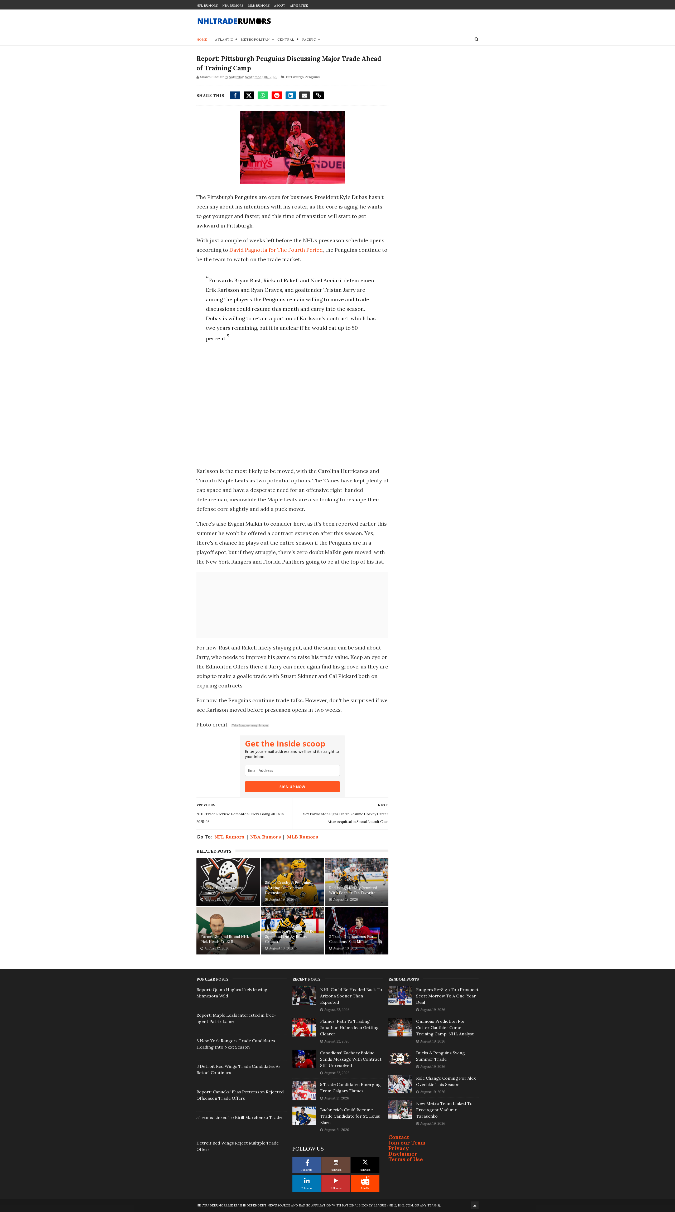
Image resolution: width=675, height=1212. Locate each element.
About (279, 5)
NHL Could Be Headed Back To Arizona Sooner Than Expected (351, 996)
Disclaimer (402, 1153)
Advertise (299, 5)
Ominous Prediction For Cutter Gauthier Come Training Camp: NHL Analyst (445, 1027)
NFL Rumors (207, 5)
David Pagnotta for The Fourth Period (276, 249)
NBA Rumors (232, 5)
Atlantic (224, 39)
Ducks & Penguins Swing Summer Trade (222, 890)
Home (201, 39)
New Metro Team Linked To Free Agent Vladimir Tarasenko (444, 1110)
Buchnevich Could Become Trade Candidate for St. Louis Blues (350, 1116)
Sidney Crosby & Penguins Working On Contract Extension (288, 887)
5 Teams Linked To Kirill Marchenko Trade (239, 1117)
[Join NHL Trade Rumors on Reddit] (365, 1180)
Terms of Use (405, 1159)
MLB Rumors (258, 5)
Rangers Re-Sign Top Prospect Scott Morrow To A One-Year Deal (447, 996)
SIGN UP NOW (292, 786)
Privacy (398, 1148)
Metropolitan (255, 39)
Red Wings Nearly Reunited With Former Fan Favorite (353, 890)
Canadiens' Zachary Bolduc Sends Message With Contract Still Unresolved (351, 1059)
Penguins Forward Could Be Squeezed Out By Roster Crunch (289, 936)
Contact (398, 1137)
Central (285, 39)
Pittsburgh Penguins (303, 77)
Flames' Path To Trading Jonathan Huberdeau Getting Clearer (349, 1027)
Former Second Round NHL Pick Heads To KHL (224, 939)
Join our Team (407, 1142)
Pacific (309, 39)
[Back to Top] (475, 1205)
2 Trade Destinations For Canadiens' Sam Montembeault (355, 939)
